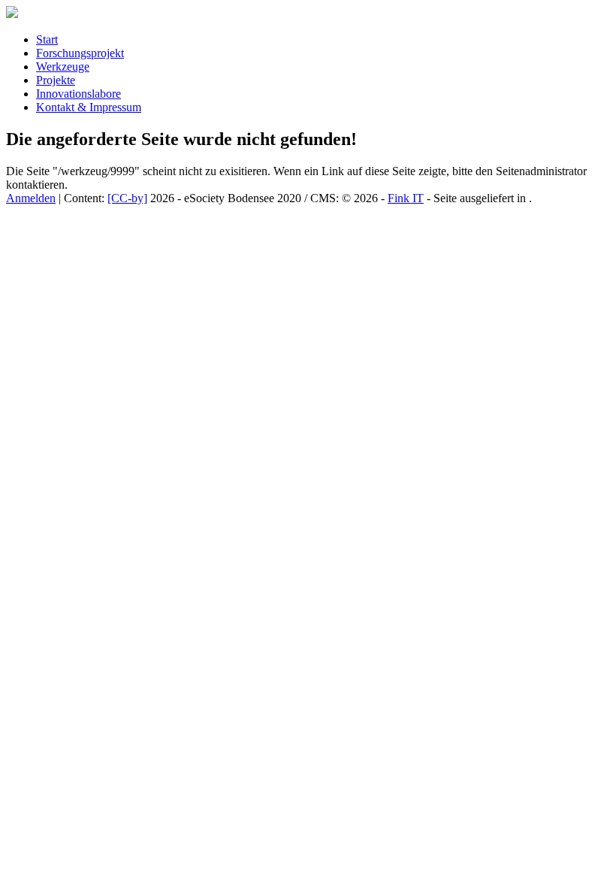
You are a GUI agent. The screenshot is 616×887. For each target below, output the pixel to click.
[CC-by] (127, 198)
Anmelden (31, 198)
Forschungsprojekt (80, 53)
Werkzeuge (62, 66)
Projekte (55, 80)
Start (47, 39)
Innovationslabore (78, 93)
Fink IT (406, 198)
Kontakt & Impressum (88, 107)
